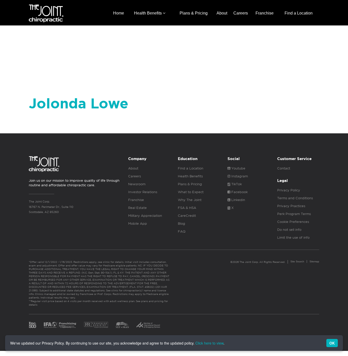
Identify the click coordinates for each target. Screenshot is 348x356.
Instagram (239, 176)
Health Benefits (148, 13)
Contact (283, 168)
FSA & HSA (187, 208)
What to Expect (191, 192)
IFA (60, 325)
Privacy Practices (291, 206)
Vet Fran (122, 325)
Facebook (239, 192)
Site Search (297, 261)
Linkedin (237, 200)
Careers (240, 13)
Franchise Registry (96, 325)
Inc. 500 (32, 325)
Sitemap (314, 261)
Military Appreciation (145, 216)
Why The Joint (190, 200)
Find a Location (299, 13)
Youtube (237, 168)
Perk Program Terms (294, 214)
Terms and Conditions (295, 198)
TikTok (236, 184)
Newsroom (136, 184)
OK (332, 343)
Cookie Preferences (293, 222)
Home (118, 13)
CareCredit (187, 216)
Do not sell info (289, 230)
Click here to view (209, 343)
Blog (181, 223)
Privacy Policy (288, 190)
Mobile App (137, 223)
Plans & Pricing (194, 13)
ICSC (148, 325)
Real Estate (137, 208)
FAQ (181, 231)
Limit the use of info (293, 237)
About (222, 13)
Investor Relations (142, 192)
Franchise (265, 13)
